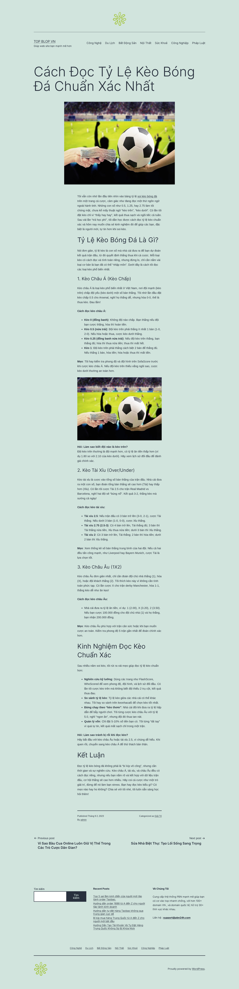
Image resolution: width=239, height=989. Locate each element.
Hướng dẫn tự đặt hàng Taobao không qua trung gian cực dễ (118, 912)
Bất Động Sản (128, 43)
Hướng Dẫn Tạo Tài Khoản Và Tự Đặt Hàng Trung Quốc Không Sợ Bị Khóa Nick (118, 927)
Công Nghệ (94, 43)
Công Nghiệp (180, 43)
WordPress (198, 968)
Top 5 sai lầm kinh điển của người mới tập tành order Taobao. (117, 898)
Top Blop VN (44, 41)
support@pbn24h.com (176, 917)
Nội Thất (145, 43)
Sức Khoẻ (161, 43)
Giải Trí (158, 816)
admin (83, 820)
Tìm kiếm (39, 889)
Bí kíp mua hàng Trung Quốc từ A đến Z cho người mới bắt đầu (118, 919)
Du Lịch (110, 43)
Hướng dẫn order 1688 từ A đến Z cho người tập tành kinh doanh (119, 905)
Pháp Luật (198, 43)
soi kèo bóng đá (147, 196)
